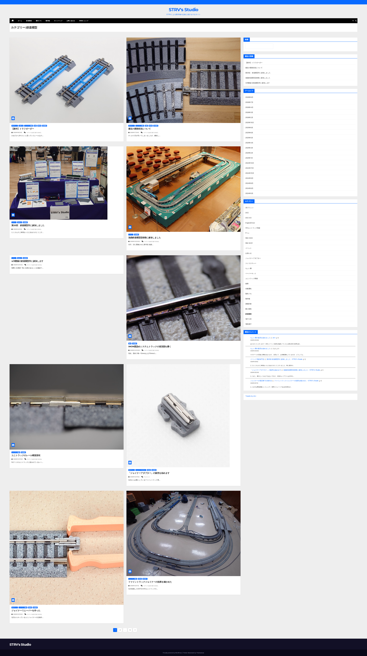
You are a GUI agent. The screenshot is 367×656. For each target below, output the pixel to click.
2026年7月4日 (134, 132)
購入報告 (248, 309)
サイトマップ (58, 21)
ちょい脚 (248, 268)
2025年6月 (249, 133)
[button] (356, 21)
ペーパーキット (250, 273)
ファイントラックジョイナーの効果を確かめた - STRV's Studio (296, 381)
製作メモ (38, 21)
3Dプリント (14, 125)
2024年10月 (249, 173)
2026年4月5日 (18, 229)
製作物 (48, 21)
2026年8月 (249, 97)
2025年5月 (249, 138)
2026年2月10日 (18, 614)
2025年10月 (249, 122)
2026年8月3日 (18, 132)
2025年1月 (249, 158)
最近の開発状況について (139, 128)
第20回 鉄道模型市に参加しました (27, 225)
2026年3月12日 (18, 265)
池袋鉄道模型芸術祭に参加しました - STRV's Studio (301, 370)
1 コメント (147, 477)
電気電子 (145, 578)
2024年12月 (249, 163)
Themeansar (200, 653)
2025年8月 (249, 128)
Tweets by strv (250, 396)
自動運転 (248, 289)
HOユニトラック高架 (252, 228)
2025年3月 (249, 148)
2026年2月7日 (134, 585)
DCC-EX (248, 218)
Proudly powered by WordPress (172, 653)
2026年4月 (249, 107)
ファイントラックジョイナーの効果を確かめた (150, 582)
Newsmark (191, 653)
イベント (14, 222)
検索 (246, 39)
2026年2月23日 (135, 350)
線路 (35, 125)
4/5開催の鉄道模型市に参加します (27, 261)
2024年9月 (249, 178)
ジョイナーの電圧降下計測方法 (261, 381)
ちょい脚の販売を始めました (260, 338)
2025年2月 (249, 153)
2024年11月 (249, 168)
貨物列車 (248, 304)
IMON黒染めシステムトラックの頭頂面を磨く (149, 346)
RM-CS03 (249, 238)
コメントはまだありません (33, 132)
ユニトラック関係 (28, 125)
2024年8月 (249, 183)
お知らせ (21, 125)
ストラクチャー (250, 263)
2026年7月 (249, 102)
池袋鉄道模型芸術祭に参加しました (144, 237)
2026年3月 (249, 112)
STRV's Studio (183, 9)
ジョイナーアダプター (141, 470)
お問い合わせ (71, 21)
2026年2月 (249, 117)
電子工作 (248, 319)
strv (274, 338)
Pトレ (247, 233)
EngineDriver (250, 223)
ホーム (20, 21)
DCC (247, 213)
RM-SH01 (249, 243)
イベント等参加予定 (257, 359)
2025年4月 (249, 143)
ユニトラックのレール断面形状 (25, 455)
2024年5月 (249, 193)
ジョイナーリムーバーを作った (25, 610)
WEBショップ (83, 21)
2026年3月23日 (135, 241)
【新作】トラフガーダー (22, 128)
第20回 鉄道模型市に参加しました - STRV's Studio (284, 359)
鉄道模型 (29, 21)
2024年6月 (249, 188)
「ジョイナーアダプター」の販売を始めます (149, 473)
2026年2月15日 (18, 459)
